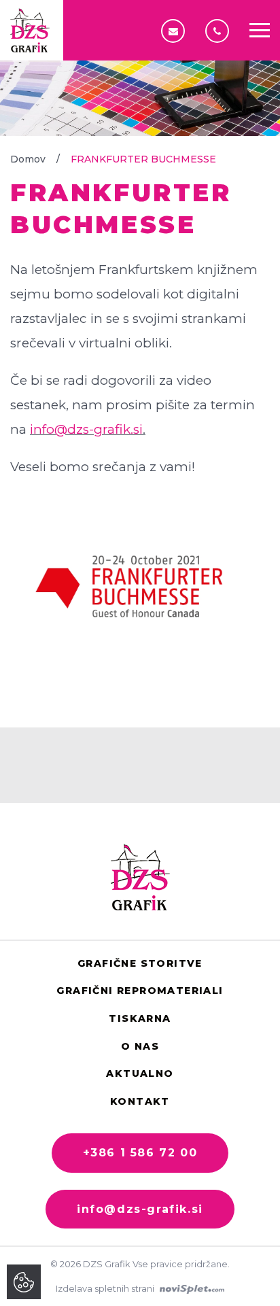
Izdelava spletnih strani (106, 1288)
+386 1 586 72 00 (220, 31)
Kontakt (140, 1101)
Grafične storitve (140, 963)
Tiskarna (140, 1018)
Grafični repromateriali (139, 990)
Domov (28, 159)
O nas (140, 1046)
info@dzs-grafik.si (176, 31)
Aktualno (139, 1073)
